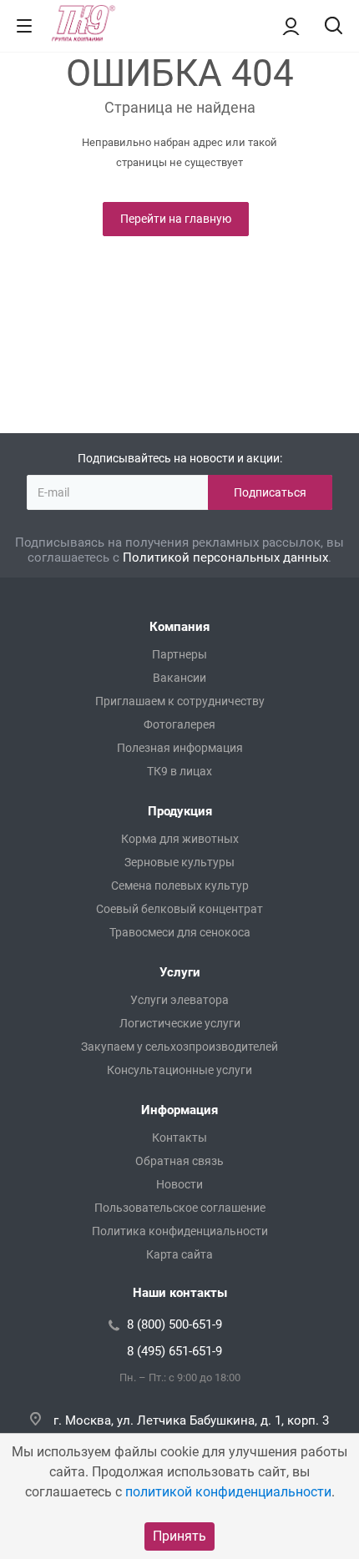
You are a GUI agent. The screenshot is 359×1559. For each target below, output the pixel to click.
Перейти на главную (175, 218)
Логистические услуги (179, 1023)
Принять (179, 1536)
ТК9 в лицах (179, 771)
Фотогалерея (179, 724)
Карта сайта (179, 1254)
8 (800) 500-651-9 (174, 1324)
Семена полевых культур (180, 885)
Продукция (180, 811)
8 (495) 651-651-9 (174, 1351)
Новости (179, 1184)
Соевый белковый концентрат (179, 909)
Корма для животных (180, 838)
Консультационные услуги (179, 1070)
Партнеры (179, 654)
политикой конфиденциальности (228, 1492)
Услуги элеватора (179, 1000)
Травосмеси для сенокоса (179, 932)
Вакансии (179, 677)
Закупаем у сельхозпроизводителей (179, 1046)
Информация (179, 1110)
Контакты (179, 1137)
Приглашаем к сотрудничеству (180, 701)
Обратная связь (179, 1161)
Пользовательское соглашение (179, 1207)
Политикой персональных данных (225, 557)
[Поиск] (333, 27)
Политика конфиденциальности (180, 1231)
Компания (179, 626)
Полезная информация (180, 747)
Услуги (179, 972)
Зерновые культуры (179, 862)
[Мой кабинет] (291, 25)
